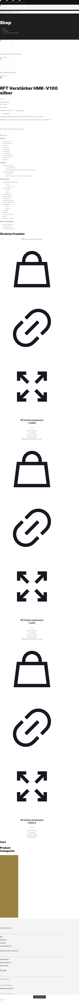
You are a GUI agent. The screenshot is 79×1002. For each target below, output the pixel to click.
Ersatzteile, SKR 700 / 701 (9, 870)
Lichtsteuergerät (7, 890)
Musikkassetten (7, 896)
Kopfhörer (5, 884)
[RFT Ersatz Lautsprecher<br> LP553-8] (32, 639)
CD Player (5, 860)
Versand (5, 104)
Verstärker (5, 31)
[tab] (32, 114)
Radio (4, 900)
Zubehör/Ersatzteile (8, 914)
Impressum (3, 942)
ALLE (17, 110)
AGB (1, 936)
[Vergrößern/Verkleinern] (0, 999)
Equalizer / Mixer (7, 862)
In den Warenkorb (31, 437)
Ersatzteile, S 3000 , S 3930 (10, 866)
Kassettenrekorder (7, 880)
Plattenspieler (6, 898)
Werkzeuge (6, 912)
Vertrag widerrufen (39, 997)
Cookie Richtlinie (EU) (6, 946)
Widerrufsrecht (4, 965)
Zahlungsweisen (4, 959)
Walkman (5, 910)
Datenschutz (3, 939)
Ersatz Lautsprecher (11, 916)
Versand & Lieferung (5, 962)
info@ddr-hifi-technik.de (6, 988)
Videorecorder (6, 908)
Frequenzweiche (7, 874)
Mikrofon (5, 892)
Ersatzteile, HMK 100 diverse (10, 864)
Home (4, 28)
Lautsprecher (6, 888)
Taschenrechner (7, 902)
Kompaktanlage (7, 882)
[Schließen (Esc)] (5, 999)
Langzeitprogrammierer (9, 886)
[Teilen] (3, 999)
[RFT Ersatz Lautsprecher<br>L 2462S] (32, 239)
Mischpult (5, 894)
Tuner (4, 904)
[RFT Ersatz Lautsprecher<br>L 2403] (32, 439)
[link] (20, 12)
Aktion (4, 856)
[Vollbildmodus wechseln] (2, 999)
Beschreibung (6, 113)
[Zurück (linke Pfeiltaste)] (0, 1001)
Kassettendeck (7, 878)
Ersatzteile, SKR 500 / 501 (9, 868)
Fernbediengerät (7, 872)
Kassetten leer (6, 876)
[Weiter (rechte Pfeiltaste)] (2, 1001)
